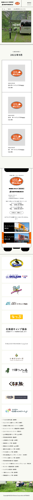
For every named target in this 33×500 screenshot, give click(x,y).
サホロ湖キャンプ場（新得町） (11, 452)
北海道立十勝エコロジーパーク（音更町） (13, 425)
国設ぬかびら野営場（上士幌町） (11, 446)
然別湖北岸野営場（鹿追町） (10, 437)
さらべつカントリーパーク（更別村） (12, 431)
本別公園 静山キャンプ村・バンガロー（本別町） (15, 455)
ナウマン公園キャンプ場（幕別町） (12, 458)
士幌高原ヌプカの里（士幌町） (11, 440)
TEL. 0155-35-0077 (16, 209)
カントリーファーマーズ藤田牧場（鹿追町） (14, 428)
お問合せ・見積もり (16, 212)
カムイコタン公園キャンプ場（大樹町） (13, 422)
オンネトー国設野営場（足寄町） (11, 466)
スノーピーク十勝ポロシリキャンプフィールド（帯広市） (17, 463)
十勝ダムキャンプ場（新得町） (11, 472)
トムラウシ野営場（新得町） (10, 469)
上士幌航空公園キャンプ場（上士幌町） (13, 434)
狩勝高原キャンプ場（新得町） (11, 475)
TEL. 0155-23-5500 (16, 205)
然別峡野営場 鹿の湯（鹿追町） (11, 460)
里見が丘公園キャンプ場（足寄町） (12, 449)
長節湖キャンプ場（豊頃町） (10, 443)
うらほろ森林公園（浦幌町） (10, 419)
